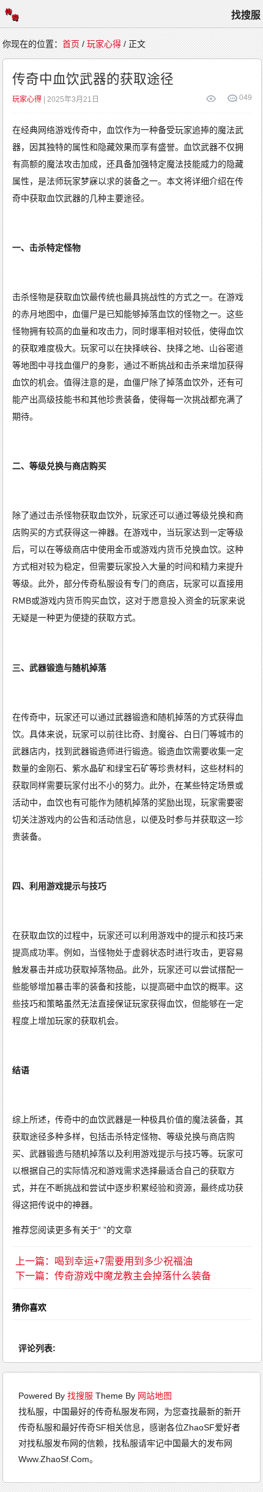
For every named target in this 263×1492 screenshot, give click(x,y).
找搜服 (80, 1396)
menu (11, 14)
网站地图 (155, 1396)
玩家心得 (104, 44)
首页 (71, 44)
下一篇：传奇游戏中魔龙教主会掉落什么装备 (113, 1276)
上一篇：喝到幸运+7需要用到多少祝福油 (104, 1261)
